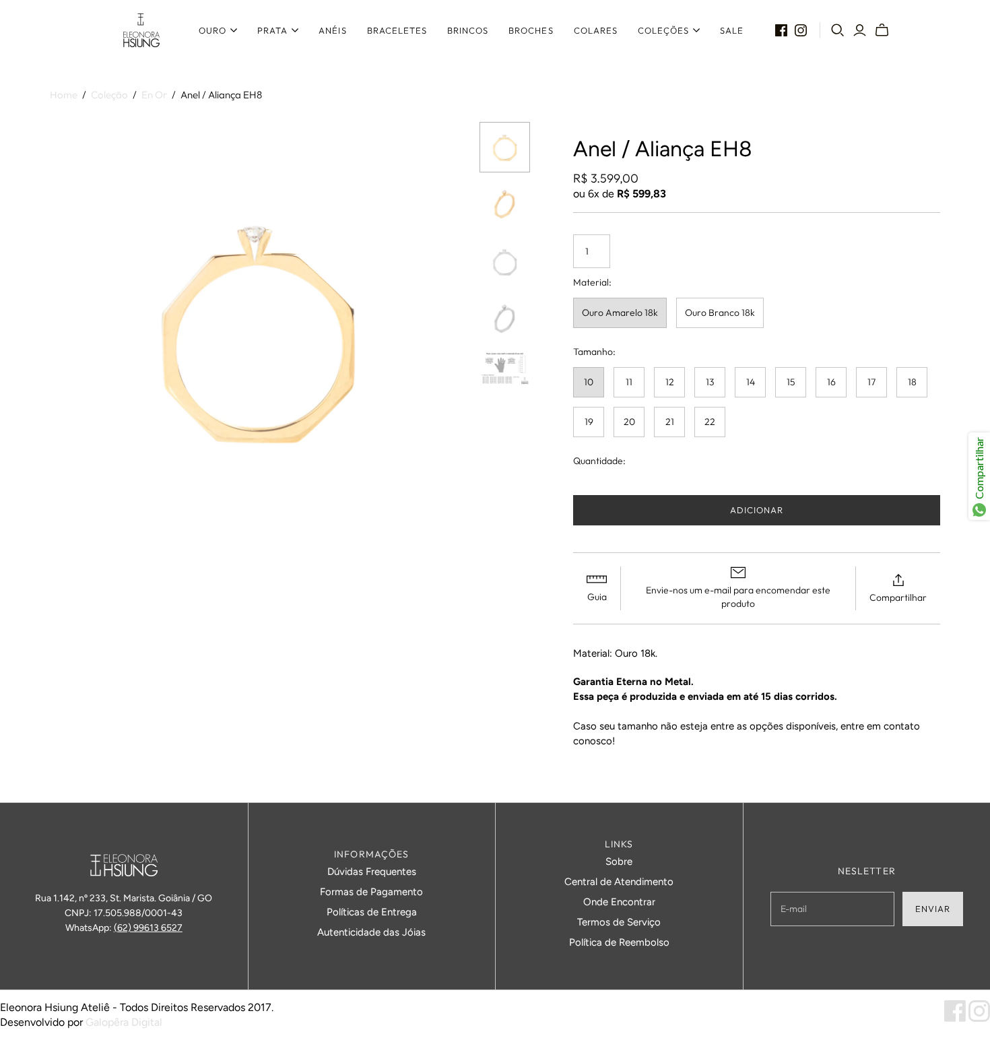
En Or (154, 94)
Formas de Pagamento (371, 892)
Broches (530, 30)
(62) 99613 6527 (148, 928)
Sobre (618, 861)
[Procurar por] (838, 30)
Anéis (332, 30)
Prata (272, 30)
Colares (596, 30)
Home (63, 94)
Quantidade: (599, 461)
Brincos (467, 30)
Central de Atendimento (618, 882)
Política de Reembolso (619, 942)
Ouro (212, 30)
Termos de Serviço (619, 922)
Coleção (109, 94)
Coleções (663, 30)
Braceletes (397, 30)
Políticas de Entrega (372, 912)
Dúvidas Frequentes (371, 872)
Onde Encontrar (619, 902)
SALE (732, 30)
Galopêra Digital (124, 1022)
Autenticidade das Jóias (371, 932)
